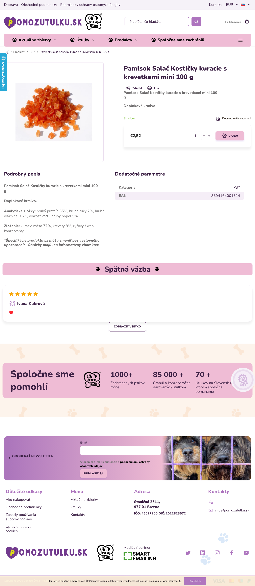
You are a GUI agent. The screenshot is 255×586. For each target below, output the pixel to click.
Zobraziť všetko (127, 326)
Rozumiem (195, 581)
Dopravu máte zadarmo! (236, 118)
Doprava (11, 5)
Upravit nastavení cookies (20, 529)
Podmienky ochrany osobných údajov (90, 5)
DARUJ (233, 136)
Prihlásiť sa (93, 473)
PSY (236, 187)
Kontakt (215, 5)
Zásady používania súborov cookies (21, 517)
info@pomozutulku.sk (231, 510)
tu (180, 581)
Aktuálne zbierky (84, 500)
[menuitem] (37, 40)
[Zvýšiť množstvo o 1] (209, 135)
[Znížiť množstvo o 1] (204, 135)
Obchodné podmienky (39, 5)
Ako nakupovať (18, 500)
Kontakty (78, 515)
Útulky (76, 507)
